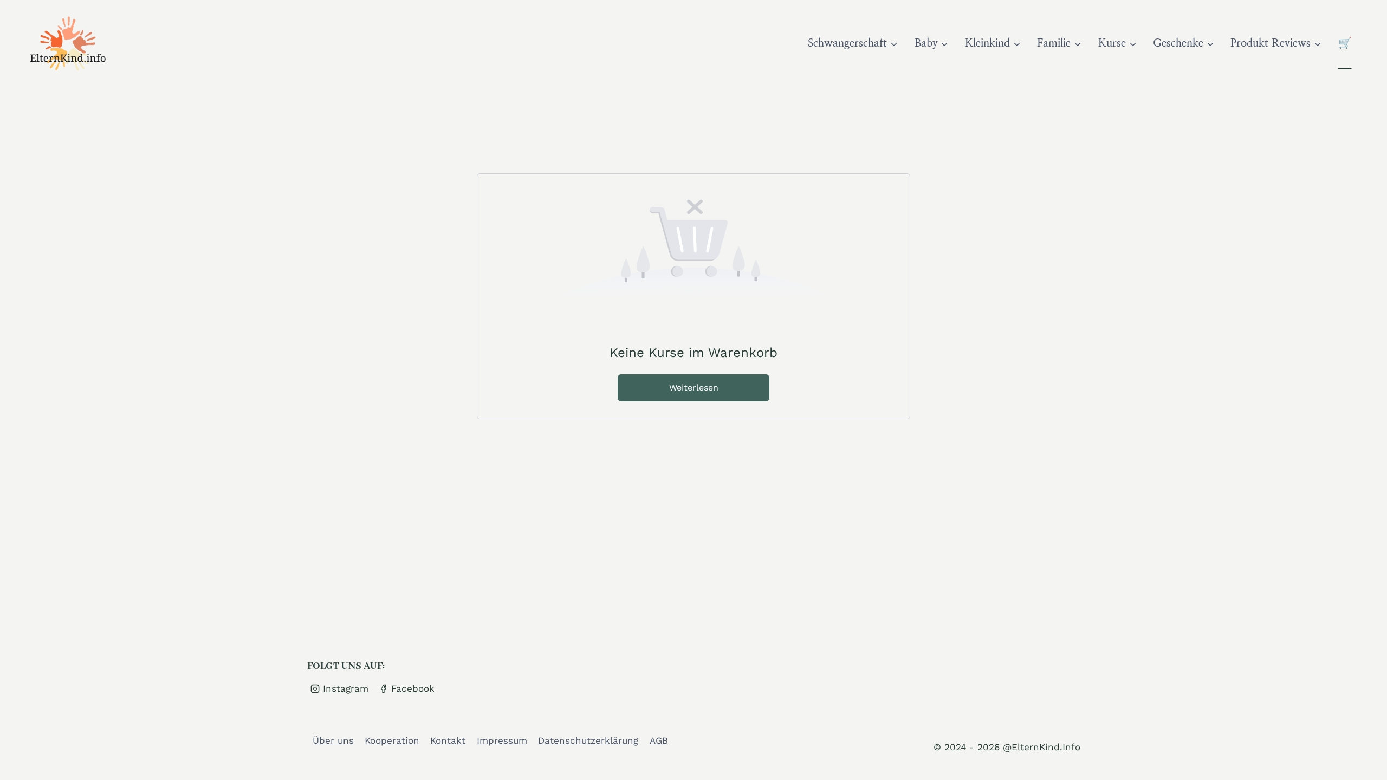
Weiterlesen (693, 387)
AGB (659, 740)
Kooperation (392, 740)
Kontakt (447, 740)
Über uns (333, 740)
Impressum (502, 740)
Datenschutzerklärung (588, 740)
